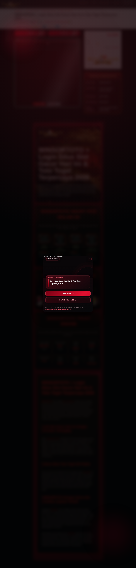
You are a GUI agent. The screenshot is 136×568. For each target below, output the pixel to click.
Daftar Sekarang (66, 300)
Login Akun (67, 293)
